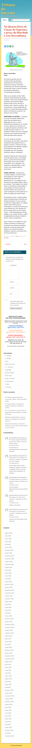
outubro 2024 (9, 596)
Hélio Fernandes (9, 364)
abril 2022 (8, 673)
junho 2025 (8, 573)
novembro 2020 (9, 696)
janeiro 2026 (8, 553)
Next (26, 244)
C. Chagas (8, 355)
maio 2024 (8, 610)
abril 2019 (8, 724)
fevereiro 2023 (9, 650)
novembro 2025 (9, 558)
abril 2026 (8, 544)
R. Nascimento (9, 381)
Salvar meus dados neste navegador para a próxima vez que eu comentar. (18, 303)
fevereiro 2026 (9, 550)
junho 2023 (8, 641)
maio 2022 (8, 670)
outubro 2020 (9, 698)
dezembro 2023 (9, 624)
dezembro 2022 (9, 656)
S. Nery (7, 384)
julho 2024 (8, 604)
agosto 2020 (8, 704)
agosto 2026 (8, 533)
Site (11, 293)
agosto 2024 (8, 601)
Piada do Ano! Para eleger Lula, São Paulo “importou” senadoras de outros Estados (18, 459)
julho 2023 (8, 638)
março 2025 (8, 581)
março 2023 (8, 647)
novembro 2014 (9, 736)
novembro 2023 (9, 627)
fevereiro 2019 (9, 730)
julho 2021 (8, 681)
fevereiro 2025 (9, 584)
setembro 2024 (9, 598)
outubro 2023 (9, 630)
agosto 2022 (8, 661)
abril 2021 (8, 687)
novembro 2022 (9, 658)
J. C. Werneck (9, 367)
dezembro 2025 (9, 556)
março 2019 (8, 727)
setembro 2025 (9, 564)
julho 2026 (8, 536)
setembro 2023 (9, 633)
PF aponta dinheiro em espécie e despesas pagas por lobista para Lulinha (14, 405)
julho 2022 (8, 664)
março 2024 (8, 616)
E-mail (12, 287)
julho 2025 (8, 570)
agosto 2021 (8, 678)
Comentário (13, 265)
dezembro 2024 (9, 590)
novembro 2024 (9, 593)
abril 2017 (8, 733)
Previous (7, 244)
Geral (17, 236)
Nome (12, 282)
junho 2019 (8, 719)
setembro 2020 (9, 701)
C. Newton (8, 358)
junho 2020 (8, 710)
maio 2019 (8, 721)
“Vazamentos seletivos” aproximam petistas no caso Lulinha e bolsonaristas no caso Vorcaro (16, 425)
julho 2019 (8, 716)
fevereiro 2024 (9, 618)
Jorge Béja (8, 370)
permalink (6, 237)
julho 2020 (8, 707)
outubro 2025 (9, 561)
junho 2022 (8, 667)
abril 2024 (8, 613)
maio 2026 (8, 541)
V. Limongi (8, 387)
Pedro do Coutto (9, 378)
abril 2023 (8, 644)
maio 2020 (8, 713)
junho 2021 (8, 684)
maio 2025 (8, 576)
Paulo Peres (8, 375)
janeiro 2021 (8, 693)
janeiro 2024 (8, 621)
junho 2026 (8, 538)
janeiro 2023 (8, 653)
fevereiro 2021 (9, 690)
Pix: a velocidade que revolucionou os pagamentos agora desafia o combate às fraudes (16, 412)
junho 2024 (8, 607)
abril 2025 (8, 578)
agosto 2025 (8, 567)
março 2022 (8, 676)
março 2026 (8, 547)
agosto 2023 (8, 636)
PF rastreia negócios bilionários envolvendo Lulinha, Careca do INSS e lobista (16, 399)
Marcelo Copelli (9, 372)
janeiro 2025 (8, 587)
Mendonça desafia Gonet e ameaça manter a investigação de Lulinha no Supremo (15, 419)
